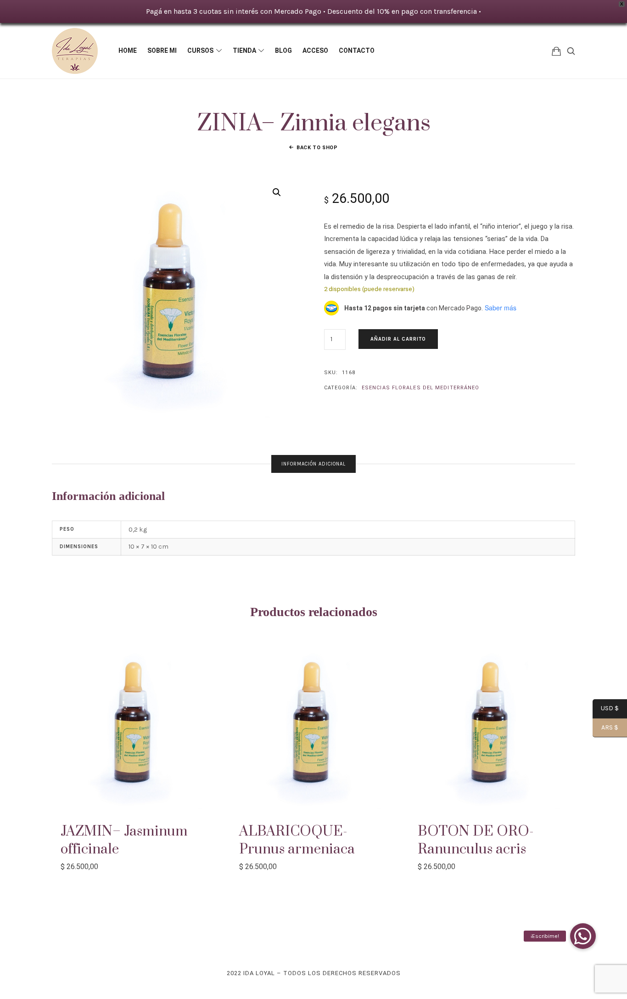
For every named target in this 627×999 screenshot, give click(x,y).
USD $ (606, 708)
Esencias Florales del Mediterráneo (420, 388)
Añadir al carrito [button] (134, 727)
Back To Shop (317, 148)
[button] (277, 192)
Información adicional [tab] (313, 464)
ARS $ (605, 728)
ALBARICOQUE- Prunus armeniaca (297, 840)
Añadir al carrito (398, 339)
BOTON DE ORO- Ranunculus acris (476, 840)
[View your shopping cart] (556, 51)
